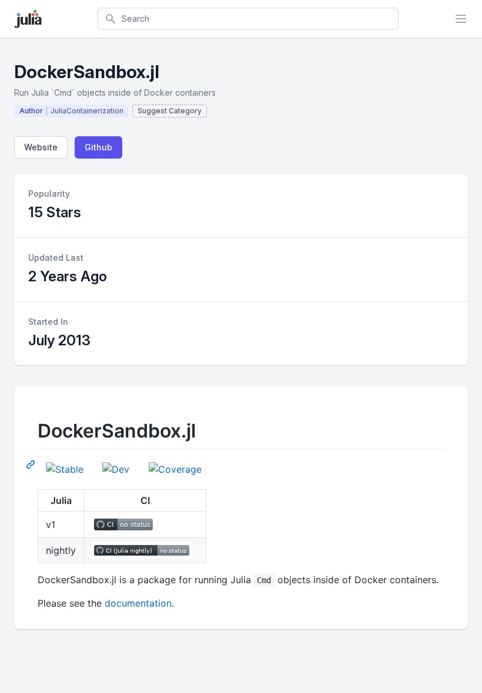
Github (98, 147)
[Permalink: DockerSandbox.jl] (32, 464)
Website (41, 147)
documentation (138, 603)
